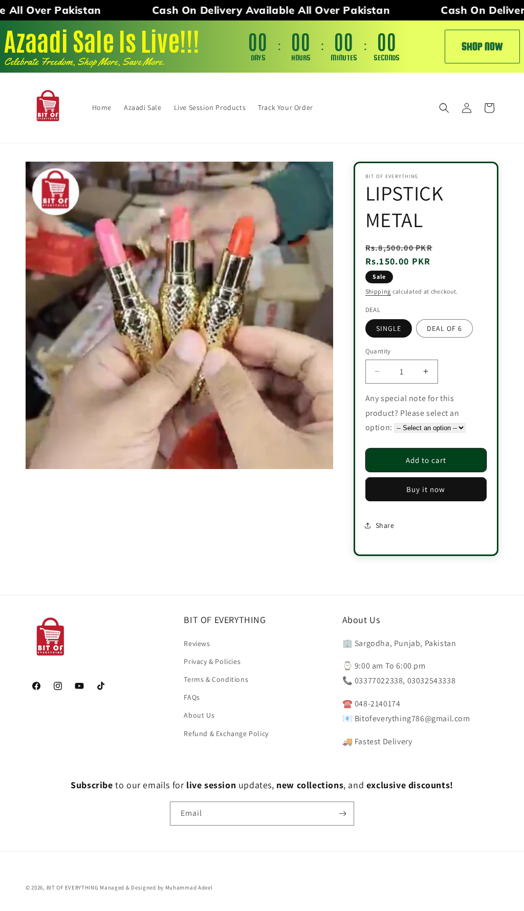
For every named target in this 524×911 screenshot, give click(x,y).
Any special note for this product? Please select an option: (412, 413)
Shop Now (482, 46)
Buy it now (425, 489)
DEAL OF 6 (444, 328)
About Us (199, 715)
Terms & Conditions (216, 679)
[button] (444, 108)
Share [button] (385, 525)
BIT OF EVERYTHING (73, 887)
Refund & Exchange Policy (226, 733)
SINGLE (388, 328)
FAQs (192, 697)
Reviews (197, 643)
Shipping (378, 291)
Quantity (378, 351)
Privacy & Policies (212, 661)
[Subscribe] (342, 814)
